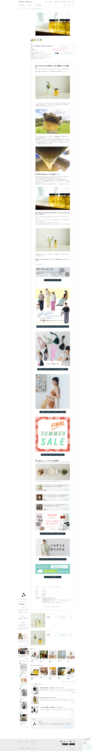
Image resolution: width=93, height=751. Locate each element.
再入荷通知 (88, 745)
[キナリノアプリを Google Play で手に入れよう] (72, 744)
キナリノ (19, 742)
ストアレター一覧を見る (71, 715)
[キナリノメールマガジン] (74, 741)
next (73, 24)
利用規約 (23, 748)
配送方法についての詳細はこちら (23, 618)
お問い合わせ (33, 743)
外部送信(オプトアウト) (34, 748)
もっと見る (67, 724)
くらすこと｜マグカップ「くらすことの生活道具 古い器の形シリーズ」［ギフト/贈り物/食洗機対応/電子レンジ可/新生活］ (56, 505)
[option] (53, 24)
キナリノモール (20, 8)
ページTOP (47, 735)
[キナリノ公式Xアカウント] (67, 741)
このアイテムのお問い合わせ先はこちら (53, 606)
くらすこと (27, 8)
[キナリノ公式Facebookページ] (61, 741)
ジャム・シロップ (51, 586)
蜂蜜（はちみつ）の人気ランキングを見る (68, 681)
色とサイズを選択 (63, 46)
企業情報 (19, 748)
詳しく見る (27, 643)
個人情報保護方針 (27, 748)
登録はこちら (27, 658)
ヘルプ (32, 742)
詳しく (66, 489)
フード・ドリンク (45, 586)
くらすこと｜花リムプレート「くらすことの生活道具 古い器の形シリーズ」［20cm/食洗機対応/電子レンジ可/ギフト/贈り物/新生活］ (56, 486)
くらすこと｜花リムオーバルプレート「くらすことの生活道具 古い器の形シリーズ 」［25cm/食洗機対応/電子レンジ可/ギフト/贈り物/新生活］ (56, 496)
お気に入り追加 (88, 748)
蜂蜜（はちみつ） (57, 586)
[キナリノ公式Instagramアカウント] (64, 741)
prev (32, 24)
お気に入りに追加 (69, 53)
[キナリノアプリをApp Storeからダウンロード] (65, 744)
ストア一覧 (24, 8)
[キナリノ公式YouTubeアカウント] (71, 741)
